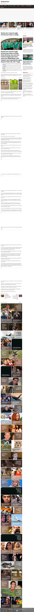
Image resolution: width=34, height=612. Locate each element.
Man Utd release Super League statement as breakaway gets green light (28, 92)
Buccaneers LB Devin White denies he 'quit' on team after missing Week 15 (28, 45)
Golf (9, 5)
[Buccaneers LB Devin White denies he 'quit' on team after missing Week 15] (28, 42)
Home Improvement (28, 5)
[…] (32, 52)
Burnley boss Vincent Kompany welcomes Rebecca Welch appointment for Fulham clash (27, 81)
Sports (18, 5)
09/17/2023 (3, 36)
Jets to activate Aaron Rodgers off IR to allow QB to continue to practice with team (28, 62)
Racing (14, 5)
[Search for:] (28, 33)
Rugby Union (11, 36)
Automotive (22, 5)
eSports (2, 5)
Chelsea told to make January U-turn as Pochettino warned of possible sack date (28, 88)
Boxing (5, 5)
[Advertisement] (17, 14)
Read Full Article (5, 293)
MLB (11, 5)
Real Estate (2, 7)
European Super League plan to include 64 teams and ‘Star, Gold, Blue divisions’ (28, 95)
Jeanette (7, 36)
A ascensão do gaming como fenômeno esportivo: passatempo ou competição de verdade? (28, 75)
